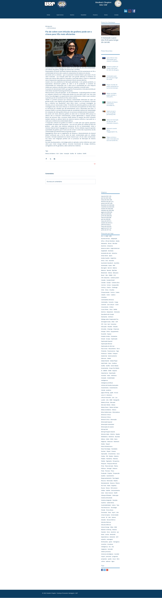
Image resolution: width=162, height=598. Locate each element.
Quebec (103, 475)
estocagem (110, 539)
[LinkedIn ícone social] (125, 11)
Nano (115, 439)
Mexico (114, 409)
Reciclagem (116, 478)
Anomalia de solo (106, 253)
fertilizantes (104, 542)
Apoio (110, 255)
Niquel (108, 444)
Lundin (103, 400)
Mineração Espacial (106, 422)
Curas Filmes (104, 309)
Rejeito (116, 480)
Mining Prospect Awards (108, 431)
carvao (107, 534)
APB (110, 236)
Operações (104, 453)
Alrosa (109, 243)
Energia (103, 331)
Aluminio (103, 246)
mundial (116, 554)
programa (115, 556)
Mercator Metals (105, 405)
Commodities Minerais (107, 299)
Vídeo (111, 527)
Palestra (116, 456)
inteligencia (104, 546)
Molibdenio (104, 436)
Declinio (103, 312)
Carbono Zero (115, 282)
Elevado (115, 326)
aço (118, 532)
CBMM (110, 275)
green (110, 542)
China (106, 290)
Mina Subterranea (106, 412)
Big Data (114, 270)
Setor (102, 493)
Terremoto (104, 512)
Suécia (114, 505)
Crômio (111, 307)
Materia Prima (105, 402)
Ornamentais (112, 453)
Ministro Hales (105, 434)
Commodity (104, 302)
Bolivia (110, 272)
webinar (108, 561)
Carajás (108, 282)
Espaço (109, 334)
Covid (116, 304)
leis (110, 546)
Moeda (118, 434)
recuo (114, 559)
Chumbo (111, 290)
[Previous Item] (104, 30)
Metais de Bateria (50, 153)
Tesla (109, 512)
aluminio (113, 532)
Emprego (109, 329)
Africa (102, 241)
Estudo (103, 339)
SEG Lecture (114, 488)
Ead (109, 324)
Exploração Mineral (106, 343)
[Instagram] (129, 11)
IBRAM (105, 370)
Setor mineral (109, 493)
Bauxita (109, 270)
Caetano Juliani (115, 277)
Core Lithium (110, 304)
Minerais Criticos (106, 414)
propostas (104, 559)
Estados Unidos (105, 336)
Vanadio (103, 519)
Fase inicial (104, 348)
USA (117, 512)
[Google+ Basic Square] (107, 570)
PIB (107, 456)
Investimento (105, 387)
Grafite (108, 365)
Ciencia (112, 292)
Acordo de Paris (105, 238)
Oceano (113, 451)
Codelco (113, 295)
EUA (57, 153)
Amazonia (110, 246)
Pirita (102, 466)
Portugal (109, 468)
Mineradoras (116, 412)
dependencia (105, 537)
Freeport (115, 353)
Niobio (103, 444)
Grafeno (79, 153)
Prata (102, 471)
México (103, 439)
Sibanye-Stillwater (106, 495)
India (108, 375)
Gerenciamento (112, 356)
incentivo (103, 544)
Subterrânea (110, 502)
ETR (102, 324)
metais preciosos (106, 551)
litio (113, 546)
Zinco (108, 532)
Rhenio (118, 483)
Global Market (105, 361)
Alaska (117, 241)
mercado (110, 549)
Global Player (114, 361)
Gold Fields (104, 363)
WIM (115, 527)
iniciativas (110, 544)
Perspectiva (116, 461)
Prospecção (116, 473)
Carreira (103, 285)
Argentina (113, 258)
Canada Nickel (110, 280)
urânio (103, 561)
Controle (103, 304)
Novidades (114, 449)
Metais (113, 405)
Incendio (103, 375)
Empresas (116, 329)
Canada (103, 280)
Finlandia (103, 351)
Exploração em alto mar (107, 346)
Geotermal (104, 356)
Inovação (66, 153)
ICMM (109, 370)
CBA (106, 275)
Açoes (110, 265)
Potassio (115, 468)
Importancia (104, 373)
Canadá (103, 282)
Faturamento (112, 348)
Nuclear (103, 451)
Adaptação (114, 238)
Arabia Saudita (105, 258)
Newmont (116, 441)
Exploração (114, 339)
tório (118, 559)
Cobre (61, 153)
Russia (103, 488)
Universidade (114, 515)
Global (109, 358)
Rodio (108, 485)
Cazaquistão (115, 285)
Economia (113, 324)
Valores (114, 517)
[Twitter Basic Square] (105, 570)
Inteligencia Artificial (107, 383)
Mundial (117, 436)
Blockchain (104, 272)
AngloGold (104, 250)
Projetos (109, 473)
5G (102, 236)
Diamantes (104, 317)
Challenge (114, 287)
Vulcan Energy (105, 527)
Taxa (118, 505)
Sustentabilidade (106, 505)
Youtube (103, 532)
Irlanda (103, 390)
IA (101, 370)
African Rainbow (110, 241)
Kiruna (116, 392)
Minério (112, 434)
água (113, 561)
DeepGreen (110, 312)
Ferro (118, 348)
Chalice (109, 287)
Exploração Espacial (106, 341)
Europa (108, 339)
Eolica (108, 331)
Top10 (113, 512)
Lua (116, 397)
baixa (102, 534)
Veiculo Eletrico (111, 519)
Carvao (109, 285)
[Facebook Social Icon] (133, 11)
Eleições (110, 326)
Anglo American (115, 248)
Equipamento (114, 331)
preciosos (108, 556)
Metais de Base (114, 407)
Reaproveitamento (106, 478)
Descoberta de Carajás (107, 314)
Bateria (115, 268)
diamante (112, 537)
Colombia (103, 297)
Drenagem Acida (106, 321)
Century (103, 287)
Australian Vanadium (107, 263)
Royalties (113, 485)
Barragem (104, 268)
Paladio (111, 456)
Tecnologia (114, 507)
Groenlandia (104, 368)
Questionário (110, 475)
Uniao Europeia (105, 515)
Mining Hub (104, 429)
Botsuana (115, 272)
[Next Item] (117, 30)
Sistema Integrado (106, 500)
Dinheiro (110, 317)
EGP (117, 321)
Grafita (72, 153)
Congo (116, 302)
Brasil (102, 275)
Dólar (113, 321)
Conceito (111, 302)
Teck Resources (105, 507)
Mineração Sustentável (107, 424)
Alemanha (104, 243)
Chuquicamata (105, 292)
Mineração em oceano (107, 427)
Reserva (112, 483)
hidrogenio (116, 542)
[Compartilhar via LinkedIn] (54, 159)
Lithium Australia (106, 397)
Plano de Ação (109, 466)
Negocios (103, 441)
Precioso (107, 471)
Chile (102, 290)
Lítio (107, 400)
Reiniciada (110, 480)
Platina (116, 466)
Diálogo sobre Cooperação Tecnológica (110, 319)
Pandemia (109, 458)
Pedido (103, 461)
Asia (106, 260)
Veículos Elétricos (106, 524)
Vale (109, 517)
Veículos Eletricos (106, 522)
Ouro (118, 453)
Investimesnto (113, 387)
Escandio (103, 334)
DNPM (115, 309)
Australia (111, 260)
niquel (103, 556)
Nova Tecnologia (105, 449)
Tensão (103, 510)
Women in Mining (106, 529)
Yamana (114, 529)
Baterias (103, 270)
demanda (112, 534)
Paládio (103, 458)
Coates (117, 292)
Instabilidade (111, 378)
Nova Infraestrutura (106, 446)
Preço (112, 471)
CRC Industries (105, 277)
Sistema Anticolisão (106, 497)
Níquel (108, 451)
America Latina (105, 248)
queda (109, 559)
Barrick (110, 268)
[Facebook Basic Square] (102, 570)
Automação (104, 265)
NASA (107, 439)
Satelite (108, 490)
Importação (112, 373)
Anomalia (110, 250)
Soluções (114, 500)
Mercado (112, 402)
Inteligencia (104, 380)
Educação (104, 326)
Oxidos (103, 456)
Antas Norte (104, 255)
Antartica (114, 253)
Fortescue (104, 353)
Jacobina (108, 390)
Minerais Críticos (106, 417)
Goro (109, 363)
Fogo (117, 351)
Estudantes (114, 336)
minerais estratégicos (107, 554)
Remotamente (105, 483)
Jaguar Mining (105, 392)
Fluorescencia (111, 351)
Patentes (115, 458)
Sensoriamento (115, 490)
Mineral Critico (105, 419)
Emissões (103, 329)
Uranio (103, 517)
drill (117, 537)
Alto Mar (114, 243)
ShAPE (84, 153)
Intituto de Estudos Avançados (109, 385)
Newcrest (110, 441)
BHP (114, 265)
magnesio (104, 549)
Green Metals (114, 365)
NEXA (111, 439)
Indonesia (114, 375)
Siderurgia (115, 495)
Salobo (103, 490)
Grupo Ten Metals (114, 368)
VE (75, 153)
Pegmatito (109, 461)
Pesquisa (103, 463)
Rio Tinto (103, 485)
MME (111, 400)
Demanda (117, 312)
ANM (106, 236)
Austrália (116, 263)
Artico (102, 260)
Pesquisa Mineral (112, 463)
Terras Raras (109, 510)
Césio (110, 309)
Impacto (114, 370)
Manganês (116, 400)
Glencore (103, 358)
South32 (103, 502)
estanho (103, 539)
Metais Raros (105, 407)
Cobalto (103, 295)
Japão (111, 392)
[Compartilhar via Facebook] (46, 159)
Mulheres (111, 436)
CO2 (114, 275)
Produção (103, 473)
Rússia (108, 488)
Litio (113, 397)
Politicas (103, 468)
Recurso (103, 480)
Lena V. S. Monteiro (106, 395)
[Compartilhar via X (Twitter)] (50, 159)
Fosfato (110, 353)
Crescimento (104, 307)
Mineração (114, 419)
